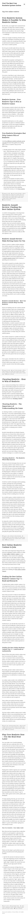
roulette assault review (10, 372)
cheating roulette (5, 537)
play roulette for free (10, 538)
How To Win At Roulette (17, 193)
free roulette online (18, 194)
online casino (21, 196)
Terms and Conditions (7, 912)
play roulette (16, 371)
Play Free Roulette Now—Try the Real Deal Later (13, 736)
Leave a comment (7, 200)
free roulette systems (13, 196)
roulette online (20, 197)
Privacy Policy (15, 912)
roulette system (5, 198)
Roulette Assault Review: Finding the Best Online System (12, 207)
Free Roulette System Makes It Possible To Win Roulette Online (14, 20)
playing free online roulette (11, 907)
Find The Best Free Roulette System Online (11, 4)
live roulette (11, 371)
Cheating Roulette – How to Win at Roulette (14, 380)
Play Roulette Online (15, 725)
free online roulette (13, 537)
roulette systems (12, 198)
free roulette (11, 194)
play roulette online (13, 197)
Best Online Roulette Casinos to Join (12, 546)
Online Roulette (5, 197)
